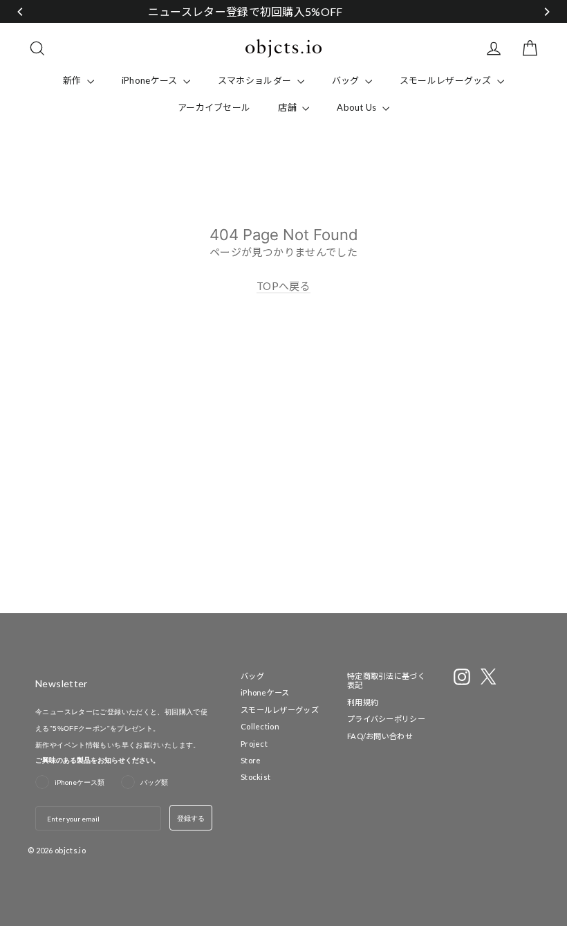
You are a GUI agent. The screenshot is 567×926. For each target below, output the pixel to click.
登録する (191, 818)
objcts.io (70, 850)
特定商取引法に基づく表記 (386, 680)
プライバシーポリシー (386, 718)
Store (251, 760)
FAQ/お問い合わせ (380, 736)
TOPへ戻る (283, 286)
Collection (260, 726)
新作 (73, 80)
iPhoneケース (151, 80)
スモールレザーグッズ (447, 80)
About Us (358, 107)
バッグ (347, 80)
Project (254, 743)
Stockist (255, 776)
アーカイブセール (214, 107)
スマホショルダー (256, 80)
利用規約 (362, 702)
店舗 (288, 107)
